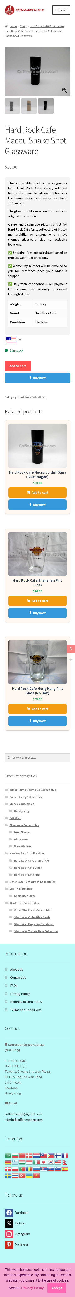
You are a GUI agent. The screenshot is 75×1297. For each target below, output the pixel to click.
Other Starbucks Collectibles (33, 910)
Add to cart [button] (40, 492)
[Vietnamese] (36, 1175)
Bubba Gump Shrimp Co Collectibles (32, 790)
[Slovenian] (57, 1168)
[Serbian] (43, 1168)
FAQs (13, 985)
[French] (65, 1155)
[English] (43, 1155)
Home (13, 26)
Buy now (39, 377)
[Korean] (50, 1162)
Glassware (21, 839)
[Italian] (36, 1162)
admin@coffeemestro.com (24, 1119)
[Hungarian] (22, 1162)
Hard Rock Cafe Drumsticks (32, 860)
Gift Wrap (15, 818)
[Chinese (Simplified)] (22, 1155)
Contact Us (18, 977)
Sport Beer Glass (25, 896)
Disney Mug (21, 811)
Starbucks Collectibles (24, 903)
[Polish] (15, 1168)
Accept (57, 1288)
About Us (16, 969)
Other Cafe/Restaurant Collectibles (32, 882)
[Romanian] (29, 1168)
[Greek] (15, 1162)
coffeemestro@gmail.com (23, 1114)
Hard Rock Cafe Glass (18, 31)
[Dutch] (36, 1155)
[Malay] (57, 1162)
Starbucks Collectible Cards (32, 917)
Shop (23, 26)
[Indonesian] (29, 1162)
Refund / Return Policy (26, 1002)
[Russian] (36, 1168)
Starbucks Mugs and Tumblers (34, 924)
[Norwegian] (8, 1168)
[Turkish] (22, 1175)
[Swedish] (8, 1175)
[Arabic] (8, 1155)
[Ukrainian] (29, 1175)
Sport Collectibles (21, 889)
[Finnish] (57, 1155)
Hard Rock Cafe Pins (27, 875)
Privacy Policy (20, 994)
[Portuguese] (22, 1168)
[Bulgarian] (15, 1155)
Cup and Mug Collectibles (25, 797)
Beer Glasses (22, 832)
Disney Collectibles (21, 804)
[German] (8, 1162)
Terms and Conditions (25, 1010)
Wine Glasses (22, 846)
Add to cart (17, 366)
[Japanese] (43, 1162)
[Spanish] (65, 1168)
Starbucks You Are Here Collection (36, 931)
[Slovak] (50, 1168)
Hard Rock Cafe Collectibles (47, 26)
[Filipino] (50, 1155)
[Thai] (15, 1175)
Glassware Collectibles (24, 825)
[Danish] (29, 1155)
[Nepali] (65, 1162)
